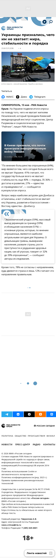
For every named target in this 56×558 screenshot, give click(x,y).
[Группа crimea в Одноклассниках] (40, 414)
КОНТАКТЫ (49, 445)
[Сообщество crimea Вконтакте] (18, 414)
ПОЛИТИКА (7, 436)
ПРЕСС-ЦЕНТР (22, 445)
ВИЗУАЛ (51, 436)
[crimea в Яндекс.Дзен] (29, 414)
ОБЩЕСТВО (20, 436)
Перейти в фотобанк (35, 84)
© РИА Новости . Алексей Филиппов (14, 84)
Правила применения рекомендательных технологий (22, 482)
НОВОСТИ (6, 445)
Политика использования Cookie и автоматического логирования (18, 473)
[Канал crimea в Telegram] (6, 414)
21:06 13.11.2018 (7, 48)
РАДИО (36, 445)
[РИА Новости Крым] (12, 28)
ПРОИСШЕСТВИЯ (36, 436)
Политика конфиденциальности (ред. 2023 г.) (24, 477)
